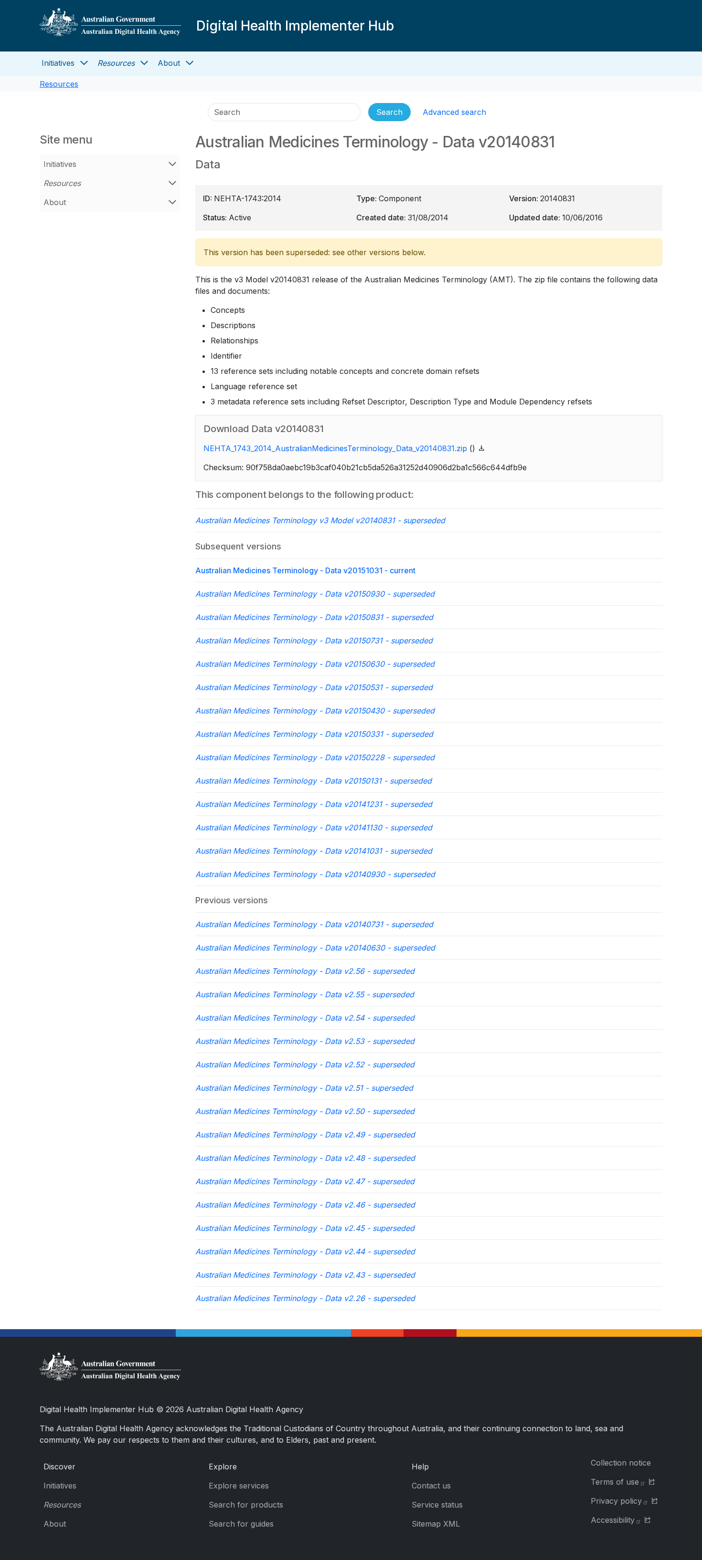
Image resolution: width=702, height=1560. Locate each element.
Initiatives (58, 63)
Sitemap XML (436, 1524)
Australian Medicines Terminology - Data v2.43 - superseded (305, 1275)
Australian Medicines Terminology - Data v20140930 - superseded (315, 874)
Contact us (431, 1485)
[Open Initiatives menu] (84, 62)
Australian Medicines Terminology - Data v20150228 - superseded (315, 757)
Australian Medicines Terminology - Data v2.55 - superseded (304, 994)
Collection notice (621, 1462)
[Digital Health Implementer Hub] (110, 26)
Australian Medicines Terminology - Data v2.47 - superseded (305, 1181)
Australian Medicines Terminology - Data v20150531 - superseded (314, 687)
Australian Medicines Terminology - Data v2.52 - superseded (305, 1064)
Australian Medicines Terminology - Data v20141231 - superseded (313, 804)
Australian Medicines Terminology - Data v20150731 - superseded (314, 640)
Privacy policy (616, 1501)
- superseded (320, 520)
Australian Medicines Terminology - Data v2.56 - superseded (305, 971)
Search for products (246, 1504)
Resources (116, 63)
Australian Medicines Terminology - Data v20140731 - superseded (314, 924)
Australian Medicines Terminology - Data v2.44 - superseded (305, 1251)
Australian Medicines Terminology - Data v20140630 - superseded (315, 947)
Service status (437, 1504)
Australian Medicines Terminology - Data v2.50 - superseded (305, 1111)
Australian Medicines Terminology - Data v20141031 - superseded (313, 851)
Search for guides (241, 1524)
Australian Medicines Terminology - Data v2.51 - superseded (304, 1088)
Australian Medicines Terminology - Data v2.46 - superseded (305, 1204)
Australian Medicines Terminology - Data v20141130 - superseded (313, 827)
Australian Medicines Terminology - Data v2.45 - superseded (305, 1228)
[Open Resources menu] (144, 62)
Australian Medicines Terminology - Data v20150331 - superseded (314, 734)
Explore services (239, 1485)
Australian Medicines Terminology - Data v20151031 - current (305, 570)
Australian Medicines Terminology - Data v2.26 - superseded (305, 1298)
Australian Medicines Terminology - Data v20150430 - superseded (315, 710)
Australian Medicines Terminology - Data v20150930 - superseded (315, 594)
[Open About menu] (189, 62)
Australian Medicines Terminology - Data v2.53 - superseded (305, 1041)
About (169, 63)
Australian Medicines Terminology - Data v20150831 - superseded (314, 617)
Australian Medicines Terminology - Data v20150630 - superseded (315, 664)
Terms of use (615, 1482)
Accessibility (613, 1520)
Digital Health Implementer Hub (295, 26)
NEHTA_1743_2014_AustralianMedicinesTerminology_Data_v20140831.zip (335, 448)
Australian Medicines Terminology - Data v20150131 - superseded (313, 780)
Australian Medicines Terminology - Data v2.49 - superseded (305, 1134)
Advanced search (454, 112)
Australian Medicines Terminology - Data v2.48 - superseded (305, 1158)
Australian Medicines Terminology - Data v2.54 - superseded (305, 1018)
